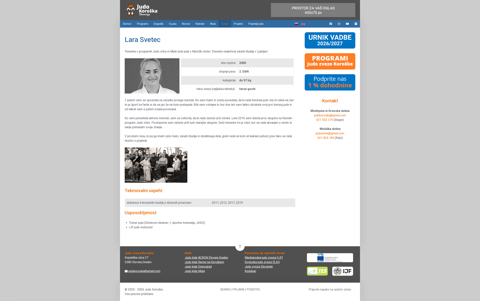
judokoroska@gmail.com (330, 115)
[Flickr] (356, 24)
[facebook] (330, 24)
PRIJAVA (238, 289)
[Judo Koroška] (142, 10)
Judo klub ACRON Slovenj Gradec (206, 257)
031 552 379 (324, 120)
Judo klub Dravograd (198, 266)
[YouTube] (347, 24)
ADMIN (225, 289)
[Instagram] (339, 24)
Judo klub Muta (195, 271)
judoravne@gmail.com (330, 133)
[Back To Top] (240, 246)
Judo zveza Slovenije (259, 266)
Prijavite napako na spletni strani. (330, 289)
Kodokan (250, 271)
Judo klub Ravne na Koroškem (204, 262)
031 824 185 (325, 138)
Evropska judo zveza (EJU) (262, 262)
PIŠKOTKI (253, 289)
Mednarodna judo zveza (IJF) (264, 257)
